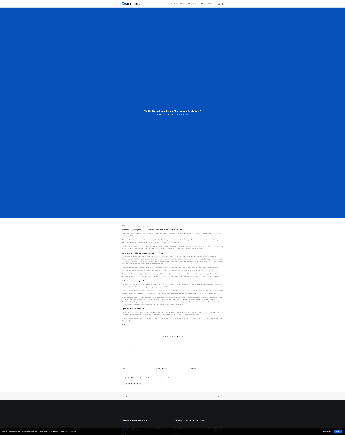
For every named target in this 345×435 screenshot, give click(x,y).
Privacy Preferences (326, 431)
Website (193, 368)
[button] (216, 4)
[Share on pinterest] (170, 337)
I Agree (337, 431)
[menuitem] (174, 4)
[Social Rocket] (131, 3)
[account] (219, 4)
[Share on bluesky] (177, 337)
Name (124, 368)
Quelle (124, 325)
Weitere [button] (195, 3)
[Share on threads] (168, 337)
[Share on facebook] (163, 337)
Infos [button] (202, 3)
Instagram (174, 3)
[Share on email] (182, 337)
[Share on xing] (179, 337)
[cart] (222, 4)
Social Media (174, 114)
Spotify (182, 3)
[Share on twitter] (165, 337)
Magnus (185, 114)
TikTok (188, 3)
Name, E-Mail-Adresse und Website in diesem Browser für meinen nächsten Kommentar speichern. (150, 377)
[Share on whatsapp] (175, 337)
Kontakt (210, 3)
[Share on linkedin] (172, 337)
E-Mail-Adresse (161, 368)
